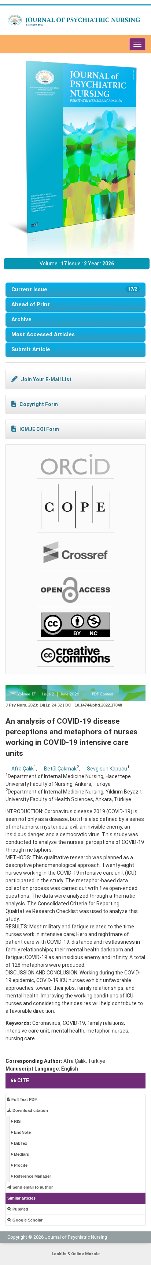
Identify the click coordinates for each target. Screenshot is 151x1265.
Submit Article (30, 349)
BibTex (20, 1143)
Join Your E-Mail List (46, 379)
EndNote (22, 1132)
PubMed (19, 1209)
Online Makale (85, 1253)
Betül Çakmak (60, 769)
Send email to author (32, 1187)
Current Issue (74, 289)
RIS (17, 1121)
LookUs (59, 1253)
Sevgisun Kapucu (107, 769)
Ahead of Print (30, 304)
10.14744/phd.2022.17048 (98, 705)
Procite (20, 1165)
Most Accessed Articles (43, 334)
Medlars (21, 1154)
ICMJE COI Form (39, 429)
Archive (21, 319)
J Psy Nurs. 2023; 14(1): (28, 705)
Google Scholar (27, 1220)
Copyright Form (38, 404)
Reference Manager (32, 1176)
